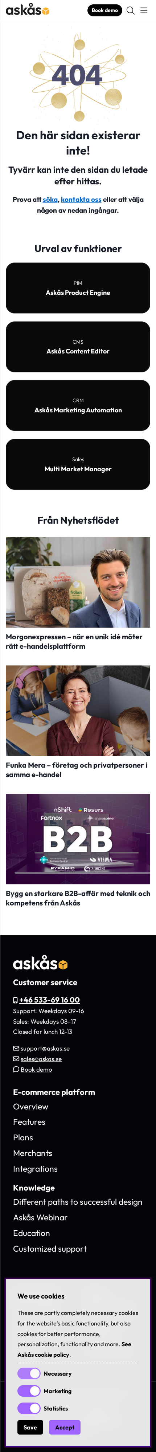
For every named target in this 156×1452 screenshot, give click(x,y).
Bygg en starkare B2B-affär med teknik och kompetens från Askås (78, 898)
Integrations (35, 1168)
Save (30, 1427)
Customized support (50, 1248)
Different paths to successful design (78, 1201)
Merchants (32, 1153)
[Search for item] (130, 10)
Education (31, 1233)
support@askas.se (45, 1048)
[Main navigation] (143, 10)
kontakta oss (81, 199)
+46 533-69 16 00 (49, 999)
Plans (23, 1137)
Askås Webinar (40, 1217)
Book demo (105, 10)
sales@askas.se (41, 1059)
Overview (30, 1106)
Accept (64, 1427)
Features (29, 1121)
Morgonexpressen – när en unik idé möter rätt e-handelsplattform (74, 641)
